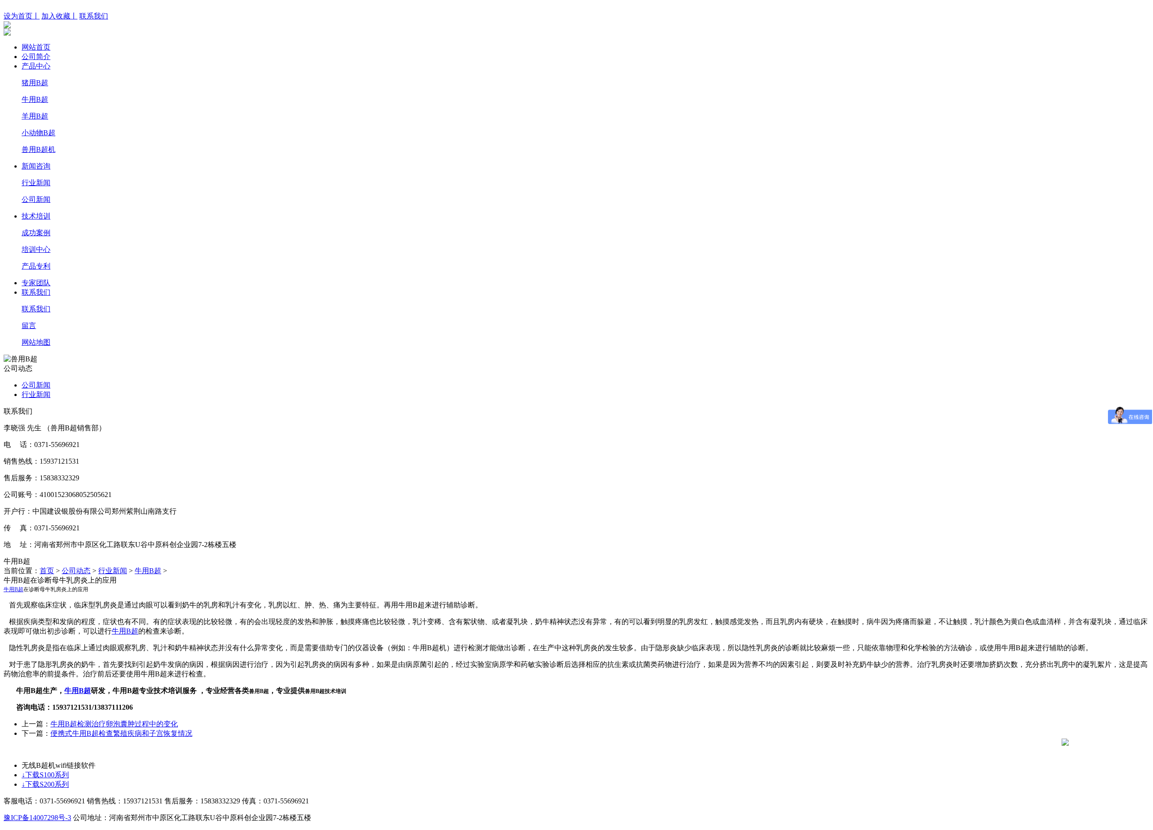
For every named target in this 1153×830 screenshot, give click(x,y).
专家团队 (36, 283)
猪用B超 (35, 83)
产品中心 (36, 66)
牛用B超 (35, 99)
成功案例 (36, 233)
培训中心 (36, 249)
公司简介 (36, 56)
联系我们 (93, 16)
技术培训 (36, 216)
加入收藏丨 (59, 16)
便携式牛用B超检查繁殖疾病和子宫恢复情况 (121, 733)
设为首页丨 (22, 16)
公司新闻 (36, 199)
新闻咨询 (36, 166)
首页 (47, 571)
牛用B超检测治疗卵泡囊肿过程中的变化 (114, 724)
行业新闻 (36, 183)
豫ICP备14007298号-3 (37, 817)
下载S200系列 (45, 784)
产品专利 (36, 266)
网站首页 (36, 47)
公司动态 (76, 571)
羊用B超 (35, 116)
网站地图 (36, 342)
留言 (29, 325)
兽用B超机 (38, 149)
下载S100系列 (45, 775)
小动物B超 (38, 133)
